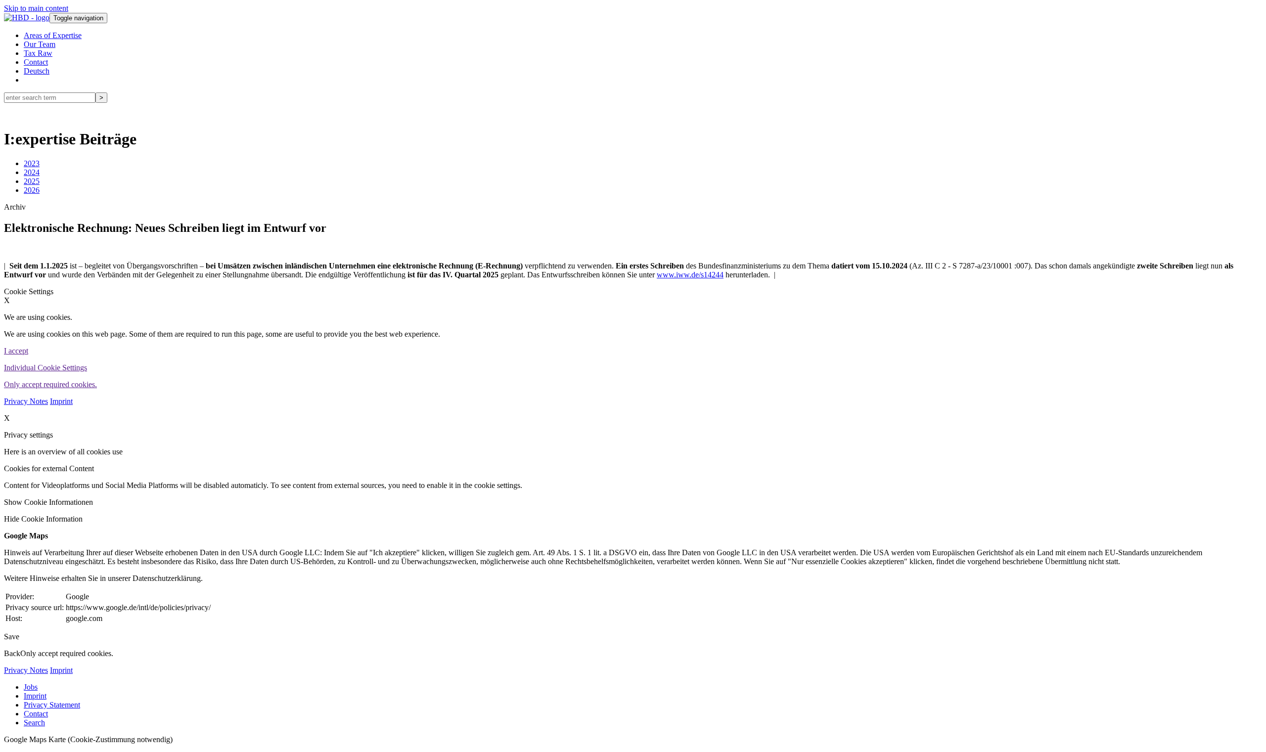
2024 (32, 172)
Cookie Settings (28, 291)
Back (12, 653)
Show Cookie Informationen (48, 502)
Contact (36, 62)
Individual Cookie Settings (45, 367)
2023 (32, 163)
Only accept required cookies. (50, 384)
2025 (32, 181)
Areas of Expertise (53, 35)
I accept (16, 351)
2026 (32, 190)
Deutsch (36, 71)
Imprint (61, 401)
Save (11, 636)
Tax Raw (38, 53)
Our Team (39, 44)
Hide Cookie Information (43, 519)
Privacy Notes (26, 401)
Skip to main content (36, 8)
